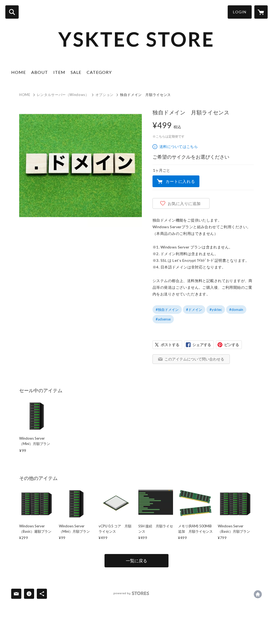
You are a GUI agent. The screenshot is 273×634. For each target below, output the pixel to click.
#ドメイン (194, 309)
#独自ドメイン (167, 309)
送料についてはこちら (178, 146)
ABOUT (39, 72)
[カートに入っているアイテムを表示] (261, 12)
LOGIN (239, 12)
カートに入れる (180, 181)
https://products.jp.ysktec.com (258, 594)
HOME (18, 72)
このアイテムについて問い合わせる (194, 359)
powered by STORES (131, 593)
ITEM (59, 72)
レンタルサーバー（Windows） (63, 95)
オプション (104, 95)
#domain (236, 309)
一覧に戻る (136, 560)
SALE (76, 72)
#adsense (163, 319)
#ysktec (216, 309)
